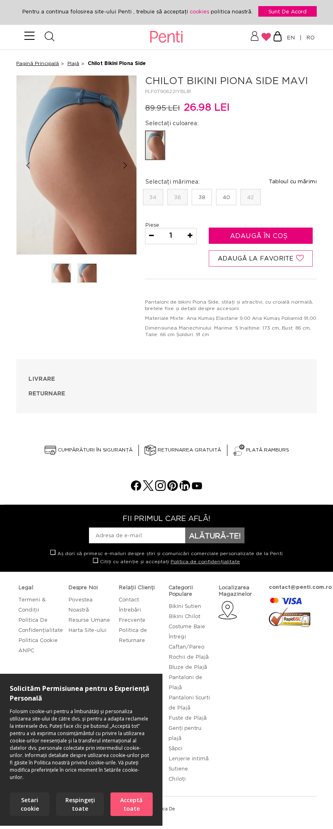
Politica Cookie (38, 640)
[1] (61, 273)
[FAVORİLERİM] (266, 37)
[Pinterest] (172, 488)
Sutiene (178, 768)
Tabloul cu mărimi (293, 181)
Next (125, 165)
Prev (28, 165)
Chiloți (177, 778)
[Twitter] (148, 488)
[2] (87, 273)
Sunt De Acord (287, 11)
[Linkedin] (184, 488)
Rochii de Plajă (189, 656)
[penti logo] (167, 37)
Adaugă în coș (260, 236)
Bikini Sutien (185, 606)
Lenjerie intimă (189, 758)
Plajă (73, 63)
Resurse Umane (89, 619)
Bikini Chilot (184, 616)
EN (292, 37)
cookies (200, 11)
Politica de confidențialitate (205, 561)
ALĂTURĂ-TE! (215, 535)
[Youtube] (197, 488)
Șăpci (175, 748)
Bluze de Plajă (188, 667)
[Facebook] (136, 488)
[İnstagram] (160, 488)
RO (309, 37)
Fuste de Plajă (188, 717)
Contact (129, 599)
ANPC (26, 650)
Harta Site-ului (87, 630)
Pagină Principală (37, 63)
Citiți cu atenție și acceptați (169, 561)
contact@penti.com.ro (300, 587)
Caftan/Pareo (186, 646)
